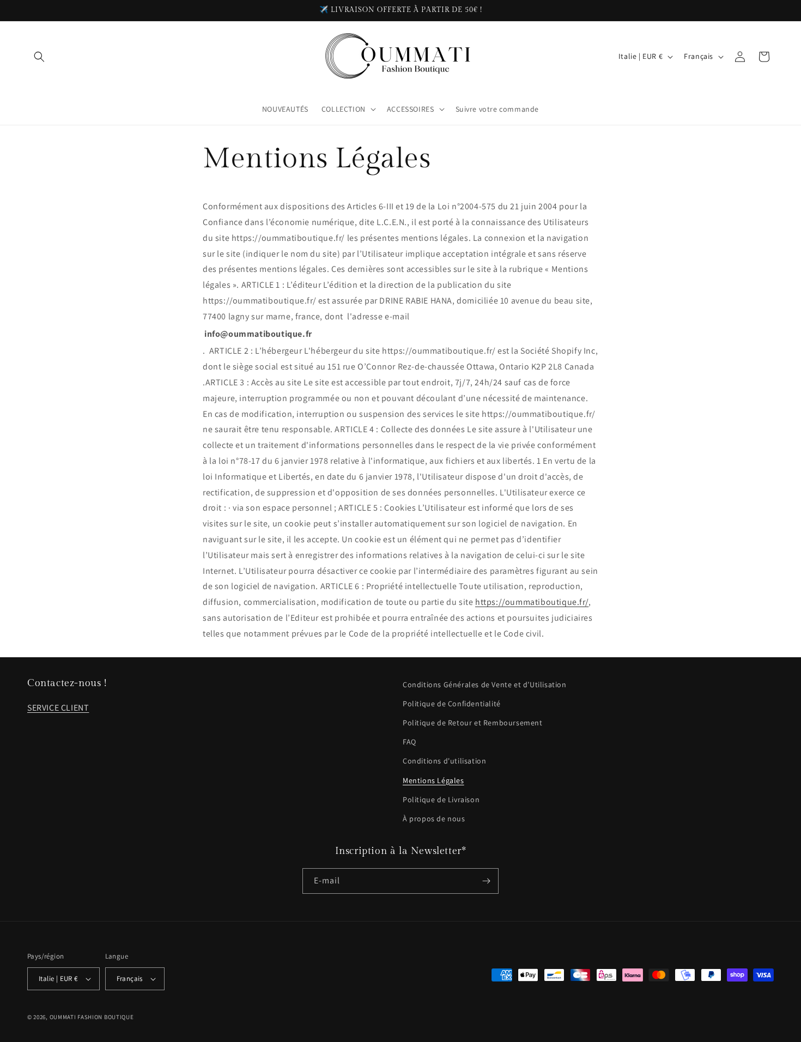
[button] (39, 57)
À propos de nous (434, 818)
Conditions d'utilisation (444, 761)
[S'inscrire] (486, 881)
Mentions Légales (433, 780)
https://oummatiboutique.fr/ (531, 602)
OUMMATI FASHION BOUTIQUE (92, 1017)
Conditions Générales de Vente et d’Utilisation (485, 684)
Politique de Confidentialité (452, 703)
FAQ (409, 742)
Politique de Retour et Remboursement (473, 723)
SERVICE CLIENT (58, 707)
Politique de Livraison (441, 799)
